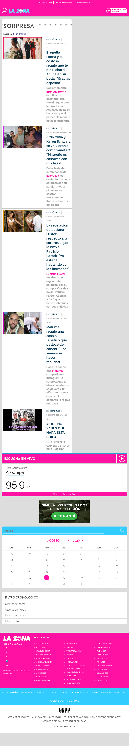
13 (64, 565)
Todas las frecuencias (64, 494)
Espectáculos (53, 39)
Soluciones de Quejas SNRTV (105, 717)
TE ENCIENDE (12, 643)
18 (29, 571)
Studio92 (42, 692)
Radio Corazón (101, 692)
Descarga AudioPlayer (64, 2)
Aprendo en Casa (45, 2)
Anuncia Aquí (39, 717)
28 (81, 577)
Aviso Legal (55, 717)
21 (81, 571)
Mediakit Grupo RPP (18, 717)
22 (98, 571)
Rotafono (73, 700)
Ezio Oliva (52, 175)
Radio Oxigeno (59, 692)
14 (81, 565)
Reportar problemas (74, 721)
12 (47, 565)
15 (98, 565)
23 (116, 571)
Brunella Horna (56, 91)
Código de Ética (52, 721)
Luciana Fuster (55, 274)
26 (46, 577)
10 (12, 565)
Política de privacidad (76, 717)
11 (29, 565)
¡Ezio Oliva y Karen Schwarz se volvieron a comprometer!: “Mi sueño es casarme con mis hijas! (58, 150)
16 (116, 565)
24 (12, 577)
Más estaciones (83, 2)
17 (12, 571)
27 (64, 577)
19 (46, 571)
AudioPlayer (57, 700)
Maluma (57, 370)
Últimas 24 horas (15, 609)
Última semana (14, 615)
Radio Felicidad (80, 692)
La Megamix (120, 692)
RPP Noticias (27, 692)
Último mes (12, 621)
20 (64, 571)
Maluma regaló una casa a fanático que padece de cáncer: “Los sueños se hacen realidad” (56, 344)
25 (29, 577)
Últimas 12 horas (15, 604)
